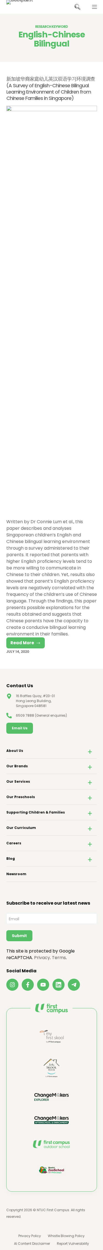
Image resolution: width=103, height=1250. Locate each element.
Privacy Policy (29, 1236)
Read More (27, 644)
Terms (59, 957)
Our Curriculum (21, 827)
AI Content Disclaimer (32, 1243)
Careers (13, 843)
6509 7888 (25, 715)
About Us (14, 750)
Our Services (18, 781)
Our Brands (17, 766)
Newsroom (16, 874)
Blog (10, 858)
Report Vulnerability (73, 1243)
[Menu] (94, 6)
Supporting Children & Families (35, 812)
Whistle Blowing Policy (66, 1236)
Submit (19, 935)
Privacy (42, 957)
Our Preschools (20, 797)
